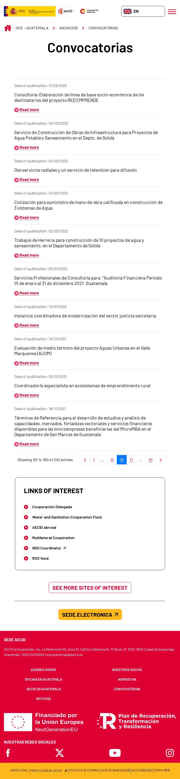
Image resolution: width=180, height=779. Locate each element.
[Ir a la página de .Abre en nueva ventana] (30, 11)
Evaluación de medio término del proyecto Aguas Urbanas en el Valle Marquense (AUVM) (82, 350)
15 (113, 460)
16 (123, 460)
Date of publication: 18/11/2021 (40, 408)
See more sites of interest (90, 587)
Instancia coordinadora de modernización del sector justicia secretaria (85, 315)
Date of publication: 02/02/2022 (41, 230)
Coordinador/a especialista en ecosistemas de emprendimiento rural (82, 385)
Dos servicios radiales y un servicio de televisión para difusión (75, 170)
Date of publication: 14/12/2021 (40, 338)
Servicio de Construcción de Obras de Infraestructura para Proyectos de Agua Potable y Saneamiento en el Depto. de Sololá (86, 134)
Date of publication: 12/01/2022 (40, 306)
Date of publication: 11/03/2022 (40, 85)
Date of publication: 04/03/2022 (41, 123)
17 (133, 460)
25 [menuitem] (152, 460)
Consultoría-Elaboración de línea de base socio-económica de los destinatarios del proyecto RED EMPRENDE (79, 97)
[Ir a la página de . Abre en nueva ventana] (65, 11)
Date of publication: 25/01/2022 (40, 268)
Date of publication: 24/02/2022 (41, 160)
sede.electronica (87, 614)
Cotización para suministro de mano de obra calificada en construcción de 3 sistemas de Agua (88, 204)
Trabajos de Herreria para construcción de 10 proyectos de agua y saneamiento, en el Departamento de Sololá (79, 242)
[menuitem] (43, 669)
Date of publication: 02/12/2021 (40, 376)
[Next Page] (161, 459)
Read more (29, 109)
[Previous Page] (85, 459)
